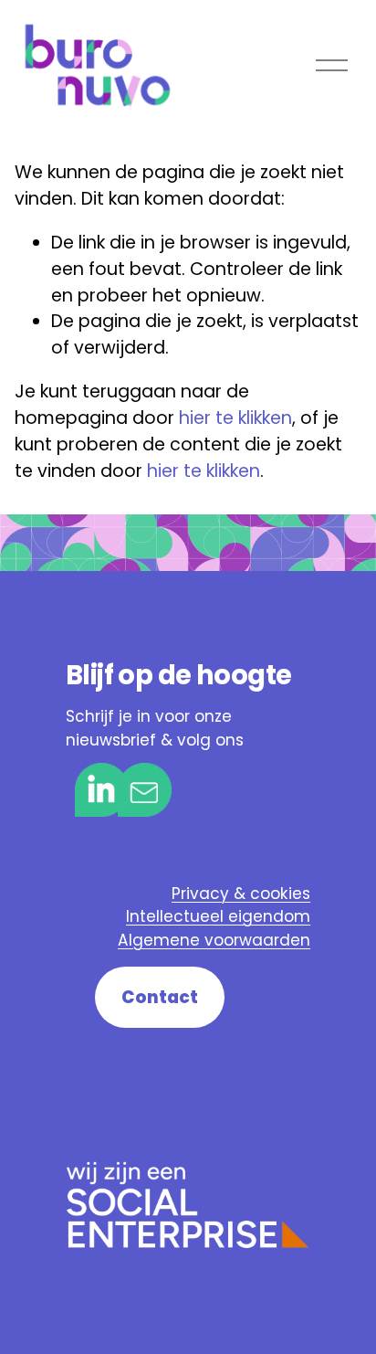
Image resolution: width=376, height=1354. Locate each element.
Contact (159, 997)
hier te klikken (235, 418)
